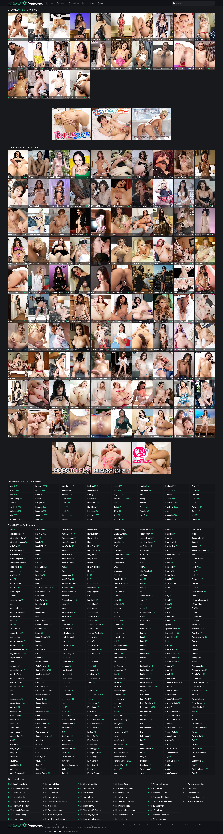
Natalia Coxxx (146, 670)
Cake (38, 654)
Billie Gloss (40, 596)
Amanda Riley (16, 600)
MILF (117, 503)
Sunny (195, 542)
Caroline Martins (42, 674)
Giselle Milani (67, 744)
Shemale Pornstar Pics (57, 801)
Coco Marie (40, 769)
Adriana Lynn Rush (18, 538)
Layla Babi (119, 604)
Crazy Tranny (18, 819)
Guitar (65, 769)
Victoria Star (197, 678)
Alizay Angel (16, 592)
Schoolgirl (170, 490)
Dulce (65, 621)
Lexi (116, 641)
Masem (118, 769)
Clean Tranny (88, 806)
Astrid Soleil (15, 720)
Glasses (91, 499)
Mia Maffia (145, 554)
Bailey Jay (41, 530)
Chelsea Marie (42, 711)
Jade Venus (93, 608)
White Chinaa (198, 703)
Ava (12, 740)
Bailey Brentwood (17, 773)
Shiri (168, 744)
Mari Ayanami (120, 748)
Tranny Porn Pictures (21, 806)
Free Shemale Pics (21, 784)
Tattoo (196, 486)
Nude (117, 507)
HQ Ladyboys (158, 810)
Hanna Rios (92, 530)
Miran (143, 600)
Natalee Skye (146, 666)
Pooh (168, 604)
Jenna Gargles (94, 645)
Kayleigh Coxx (94, 753)
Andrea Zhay (16, 637)
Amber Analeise (17, 612)
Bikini (39, 494)
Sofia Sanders (171, 773)
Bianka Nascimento (44, 587)
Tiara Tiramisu (199, 592)
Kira (116, 567)
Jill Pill (91, 682)
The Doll (196, 583)
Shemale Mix (123, 793)
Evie (64, 703)
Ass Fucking (16, 499)
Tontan (195, 612)
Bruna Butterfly (42, 637)
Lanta (117, 600)
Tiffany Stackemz (200, 600)
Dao (64, 567)
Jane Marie (93, 612)
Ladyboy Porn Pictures (127, 810)
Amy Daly (15, 629)
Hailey (65, 773)
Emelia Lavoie (68, 637)
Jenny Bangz (94, 662)
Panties (144, 486)
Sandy (169, 674)
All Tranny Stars (159, 819)
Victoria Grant (198, 674)
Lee (116, 612)
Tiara (195, 587)
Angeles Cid (16, 645)
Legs (117, 490)
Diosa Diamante (69, 592)
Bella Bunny (40, 571)
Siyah (168, 757)
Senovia (169, 724)
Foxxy (66, 711)
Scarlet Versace (172, 715)
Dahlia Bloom (68, 534)
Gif (63, 732)
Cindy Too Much (42, 748)
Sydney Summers (200, 559)
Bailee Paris (16, 769)
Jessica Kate (93, 674)
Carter (38, 678)
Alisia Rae (15, 587)
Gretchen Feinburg (70, 765)
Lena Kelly (119, 629)
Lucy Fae (118, 703)
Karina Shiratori (94, 724)
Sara (168, 687)
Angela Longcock (17, 641)
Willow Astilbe (198, 707)
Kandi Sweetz (94, 715)
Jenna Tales (93, 654)
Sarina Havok (171, 695)
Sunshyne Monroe (200, 550)
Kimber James (121, 554)
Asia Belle (15, 707)
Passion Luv (171, 546)
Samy (168, 670)
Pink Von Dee (171, 583)
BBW (13, 515)
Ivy (89, 596)
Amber (14, 604)
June (90, 699)
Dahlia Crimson (69, 538)
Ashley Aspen (16, 699)
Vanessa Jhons (198, 641)
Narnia (143, 658)
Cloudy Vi (40, 761)
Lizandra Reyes (121, 691)
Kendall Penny (121, 530)
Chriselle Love (41, 728)
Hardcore (93, 503)
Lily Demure (120, 666)
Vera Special (197, 666)
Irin (89, 579)
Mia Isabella (146, 550)
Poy (168, 612)
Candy (39, 658)
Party (143, 494)
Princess (170, 621)
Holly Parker (93, 554)
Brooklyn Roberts (43, 625)
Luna (117, 711)
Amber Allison (16, 608)
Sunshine (196, 546)
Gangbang (92, 490)
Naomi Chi (145, 654)
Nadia (143, 625)
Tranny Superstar (55, 810)
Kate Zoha (92, 740)
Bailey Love (40, 534)
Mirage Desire (146, 596)
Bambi (39, 542)
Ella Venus (67, 629)
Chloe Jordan (42, 724)
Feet (65, 507)
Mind (143, 583)
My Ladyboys (158, 788)
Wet (194, 515)
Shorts (169, 494)
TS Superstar (158, 806)
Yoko (195, 744)
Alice (13, 579)
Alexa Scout (16, 567)
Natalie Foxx (146, 674)
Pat (168, 550)
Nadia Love (145, 629)
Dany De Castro (69, 563)
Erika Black (67, 658)
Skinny (170, 499)
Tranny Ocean (54, 797)
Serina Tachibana (173, 728)
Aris (12, 695)
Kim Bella (118, 550)
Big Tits (40, 490)
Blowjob (40, 503)
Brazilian (40, 507)
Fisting (65, 519)
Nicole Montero (147, 707)
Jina (89, 687)
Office (117, 511)
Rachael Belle (172, 633)
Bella (38, 563)
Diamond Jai (67, 587)
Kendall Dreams (95, 773)
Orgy (117, 515)
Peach (169, 563)
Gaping (92, 494)
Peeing (144, 499)
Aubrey (14, 724)
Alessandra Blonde (18, 563)
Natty (143, 691)
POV (143, 519)
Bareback (15, 507)
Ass (13, 494)
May (117, 773)
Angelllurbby (16, 658)
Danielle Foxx (68, 554)
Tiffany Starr (199, 604)
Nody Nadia (145, 736)
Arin (12, 691)
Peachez (170, 567)
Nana (142, 637)
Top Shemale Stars (21, 801)
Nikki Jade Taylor (148, 711)
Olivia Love (145, 765)
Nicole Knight (145, 699)
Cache (39, 645)
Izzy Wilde (92, 600)
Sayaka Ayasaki (172, 711)
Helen (91, 542)
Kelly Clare (93, 761)
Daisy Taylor (68, 546)
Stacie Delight (198, 538)
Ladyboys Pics (193, 793)
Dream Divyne (68, 612)
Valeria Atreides (199, 637)
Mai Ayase (119, 724)
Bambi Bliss (40, 546)
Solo (169, 511)
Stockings (171, 519)
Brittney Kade (42, 621)
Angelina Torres (18, 654)
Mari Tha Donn (121, 753)
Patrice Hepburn (173, 554)
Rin (167, 641)
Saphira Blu (171, 678)
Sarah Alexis (171, 691)
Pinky (168, 587)
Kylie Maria (119, 592)
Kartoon (91, 732)
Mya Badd (145, 621)
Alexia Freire (15, 571)
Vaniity (196, 645)
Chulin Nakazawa (43, 736)
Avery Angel (16, 748)
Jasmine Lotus (94, 629)
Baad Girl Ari (16, 765)
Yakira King (197, 724)
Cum (39, 519)
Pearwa (169, 571)
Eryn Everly (67, 674)
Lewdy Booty (120, 637)
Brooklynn (40, 629)
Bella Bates (41, 567)
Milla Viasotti (146, 571)
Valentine (197, 633)
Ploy (168, 596)
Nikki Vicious (146, 720)
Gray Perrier (68, 761)
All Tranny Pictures (160, 784)
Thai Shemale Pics (195, 801)
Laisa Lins (119, 596)
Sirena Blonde (171, 753)
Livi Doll (118, 682)
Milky (142, 567)
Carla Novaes (42, 666)
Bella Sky (40, 575)
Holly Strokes (94, 559)
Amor (13, 621)
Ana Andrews (16, 633)
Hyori (90, 571)
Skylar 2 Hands (172, 761)
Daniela (65, 550)
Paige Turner (146, 769)
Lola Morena (120, 695)
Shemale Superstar (196, 797)
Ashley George (17, 703)
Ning (142, 732)
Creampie (41, 515)
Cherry (39, 715)
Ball (38, 538)
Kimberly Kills (120, 563)
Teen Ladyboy (54, 788)
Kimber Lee (120, 559)
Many (117, 736)
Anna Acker (15, 666)
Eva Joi (66, 682)
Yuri (194, 757)
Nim (142, 724)
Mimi (143, 579)
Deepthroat (67, 490)
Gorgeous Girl (68, 748)
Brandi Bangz (42, 612)
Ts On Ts (197, 503)
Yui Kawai (197, 748)
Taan (194, 563)
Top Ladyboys (88, 797)
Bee (38, 554)
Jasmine (92, 621)
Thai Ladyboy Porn (90, 815)
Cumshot (68, 486)
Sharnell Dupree (172, 736)
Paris (168, 538)
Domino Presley (69, 600)
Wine (195, 711)
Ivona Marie (93, 587)
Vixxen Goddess (199, 691)
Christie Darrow (42, 732)
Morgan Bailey (147, 612)
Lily (116, 662)
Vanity (195, 649)
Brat (37, 616)
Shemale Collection (126, 801)
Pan (167, 530)
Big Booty (16, 519)
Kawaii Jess (92, 744)
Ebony (66, 499)
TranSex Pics (88, 788)
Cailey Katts (41, 649)
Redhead (170, 486)
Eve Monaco (68, 699)
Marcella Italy (120, 744)
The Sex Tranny (19, 815)
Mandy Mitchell (121, 732)
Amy (13, 625)
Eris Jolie (66, 666)
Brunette (40, 511)
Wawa (195, 695)
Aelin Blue (15, 546)
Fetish (65, 511)
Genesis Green (68, 724)
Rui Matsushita (172, 654)
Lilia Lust (118, 654)
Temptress (197, 579)
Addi (13, 530)
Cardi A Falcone (43, 662)
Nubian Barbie (146, 748)
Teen (195, 490)
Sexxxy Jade (171, 732)
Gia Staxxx (67, 728)
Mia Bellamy (146, 546)
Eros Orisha (67, 670)
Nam (143, 633)
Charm (38, 707)
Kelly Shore (93, 765)
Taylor (195, 575)
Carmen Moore (43, 670)
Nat (142, 662)
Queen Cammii (172, 629)
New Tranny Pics (55, 815)
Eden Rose (67, 625)
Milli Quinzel (145, 575)
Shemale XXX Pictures (92, 810)
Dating (100, 3)
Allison (13, 596)
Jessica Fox (93, 670)
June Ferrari (93, 703)
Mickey (144, 559)
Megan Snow (146, 534)
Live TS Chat (193, 788)
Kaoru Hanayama (95, 720)
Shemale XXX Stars (161, 797)
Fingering (67, 515)
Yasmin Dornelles (200, 728)
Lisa (116, 674)
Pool (143, 507)
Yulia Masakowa (199, 753)
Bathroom (15, 511)
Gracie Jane (68, 757)
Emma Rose (68, 645)
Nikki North (145, 715)
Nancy (143, 641)
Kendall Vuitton (120, 534)
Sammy (169, 666)
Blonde (40, 499)
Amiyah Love (16, 616)
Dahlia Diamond (69, 542)
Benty (38, 579)
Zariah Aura (198, 761)
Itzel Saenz (93, 583)
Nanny (143, 645)
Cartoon (40, 682)
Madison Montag (121, 720)
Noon (143, 744)
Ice (89, 575)
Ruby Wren (171, 649)
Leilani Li (118, 625)
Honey (91, 563)
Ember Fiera (68, 633)
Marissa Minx (120, 765)
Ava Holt (14, 744)
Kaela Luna (93, 707)
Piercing (145, 503)
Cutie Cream (67, 530)
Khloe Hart (119, 538)
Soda (168, 765)
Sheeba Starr (172, 740)
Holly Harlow (93, 550)
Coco (38, 765)
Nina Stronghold (147, 728)
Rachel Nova (171, 637)
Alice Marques (16, 583)
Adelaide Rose (17, 534)
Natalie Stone (146, 682)
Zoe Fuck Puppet (200, 769)
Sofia (168, 769)
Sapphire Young (173, 682)
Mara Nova (119, 740)
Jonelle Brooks (95, 695)
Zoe (194, 765)
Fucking (92, 486)
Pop (168, 608)
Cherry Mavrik (42, 720)
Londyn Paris (119, 699)
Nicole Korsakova (147, 703)
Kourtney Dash (121, 583)
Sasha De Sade (172, 703)
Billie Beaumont (42, 592)
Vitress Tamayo (200, 682)
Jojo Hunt (92, 691)
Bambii (39, 550)
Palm (143, 773)
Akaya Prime (16, 554)
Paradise (170, 534)
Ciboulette (40, 740)
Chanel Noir (41, 699)
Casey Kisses (42, 687)
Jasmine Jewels (95, 625)
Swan (195, 554)
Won (194, 715)
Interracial (93, 511)
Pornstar (145, 511)
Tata (195, 571)
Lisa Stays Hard (121, 678)
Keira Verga (93, 757)
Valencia (196, 625)
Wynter (195, 720)
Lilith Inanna (120, 658)
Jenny (91, 658)
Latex (90, 519)
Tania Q (196, 567)
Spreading (171, 515)
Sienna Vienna (172, 748)
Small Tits (171, 507)
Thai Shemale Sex (90, 801)
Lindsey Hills (120, 670)
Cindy (38, 744)
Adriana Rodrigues (18, 542)
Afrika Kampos (17, 550)
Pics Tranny (88, 793)
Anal (13, 486)
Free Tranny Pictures (91, 819)
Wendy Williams (199, 699)
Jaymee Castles (95, 633)
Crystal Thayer (42, 773)
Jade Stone (93, 604)
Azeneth (14, 757)
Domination (67, 494)
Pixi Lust (169, 592)
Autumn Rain (16, 736)
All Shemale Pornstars (62, 831)
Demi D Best (68, 579)
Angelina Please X (18, 649)
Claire (39, 753)
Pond (168, 600)
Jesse (91, 666)
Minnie (143, 587)
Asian (14, 490)
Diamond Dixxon (69, 583)
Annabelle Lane (17, 670)
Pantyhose (145, 490)
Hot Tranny (122, 797)
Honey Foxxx (93, 567)
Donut (65, 604)
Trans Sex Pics (19, 793)
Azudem (14, 761)
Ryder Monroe (172, 658)
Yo (194, 740)
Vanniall (196, 654)
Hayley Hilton (93, 534)
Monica (143, 608)
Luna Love (119, 715)
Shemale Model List (161, 815)
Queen (169, 625)
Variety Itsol (198, 658)
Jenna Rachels (94, 649)
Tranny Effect (53, 784)
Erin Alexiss (67, 662)
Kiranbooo (118, 571)
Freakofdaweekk (70, 720)
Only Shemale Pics (125, 815)
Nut (142, 753)
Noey (142, 740)
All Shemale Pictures (56, 819)
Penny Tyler (171, 575)
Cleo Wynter (41, 757)
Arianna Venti (16, 682)
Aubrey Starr (16, 732)
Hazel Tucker (93, 538)
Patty (168, 559)
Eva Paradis (68, 695)
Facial (66, 503)
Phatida (169, 579)
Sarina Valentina (173, 699)
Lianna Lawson (121, 645)
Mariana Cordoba (122, 761)
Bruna (39, 633)
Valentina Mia (198, 629)
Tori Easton (197, 616)
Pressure (169, 616)
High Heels (92, 507)
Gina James (67, 740)
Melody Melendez (147, 542)
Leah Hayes (119, 608)
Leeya (117, 616)
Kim (116, 546)
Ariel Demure (16, 687)
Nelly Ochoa (146, 695)
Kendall (91, 769)
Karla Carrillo (94, 728)
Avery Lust (15, 753)
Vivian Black (198, 687)
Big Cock (41, 486)
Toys (196, 499)
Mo (142, 604)
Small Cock (171, 503)
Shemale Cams (88, 3)
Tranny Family (19, 797)
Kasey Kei (92, 736)
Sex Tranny (52, 806)
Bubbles (40, 641)
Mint (143, 592)
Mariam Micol (120, 757)
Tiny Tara (197, 608)
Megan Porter (146, 530)
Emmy (65, 649)
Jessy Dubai (93, 678)
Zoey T (196, 773)
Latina (118, 486)
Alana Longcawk (17, 559)
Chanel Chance (42, 695)
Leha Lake (118, 621)
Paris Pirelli (170, 542)
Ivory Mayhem (94, 592)
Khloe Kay (119, 542)
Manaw (118, 728)
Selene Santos (172, 720)
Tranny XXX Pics (124, 784)
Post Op (144, 515)
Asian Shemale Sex (196, 784)
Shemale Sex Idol (90, 784)
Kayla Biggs (93, 748)
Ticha (195, 596)
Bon (38, 608)
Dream (66, 608)
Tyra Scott (197, 621)
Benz (38, 583)
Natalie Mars (146, 678)
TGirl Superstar (124, 806)
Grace (65, 753)
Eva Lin (66, 687)
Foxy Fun (66, 715)
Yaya (194, 732)
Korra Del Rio (120, 579)
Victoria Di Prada (199, 670)
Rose (168, 645)
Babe (13, 503)
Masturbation (121, 499)
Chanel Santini (42, 703)
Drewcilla (66, 616)
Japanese (93, 515)
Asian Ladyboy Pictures (162, 801)
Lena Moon (119, 633)
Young (196, 519)
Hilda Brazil (93, 546)
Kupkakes (119, 587)
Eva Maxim (67, 691)
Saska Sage (171, 707)
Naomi (143, 649)
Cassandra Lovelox (43, 691)
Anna (13, 662)
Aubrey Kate (16, 728)
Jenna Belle (93, 637)
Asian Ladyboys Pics (126, 788)
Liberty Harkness (122, 649)
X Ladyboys (122, 819)
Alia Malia (15, 575)
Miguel (143, 563)
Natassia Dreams (148, 687)
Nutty (143, 757)
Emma (65, 641)
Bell (38, 559)
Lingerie (119, 494)
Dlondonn (67, 596)
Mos (142, 616)
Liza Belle (118, 687)
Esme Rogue (67, 678)
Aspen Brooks (16, 711)
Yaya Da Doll (197, 736)
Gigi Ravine (67, 736)
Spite (195, 534)
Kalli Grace (92, 711)
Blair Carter (41, 600)
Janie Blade (93, 616)
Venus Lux (197, 662)
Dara (64, 571)
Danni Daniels (68, 559)
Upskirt (196, 511)
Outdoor (119, 519)
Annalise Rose (16, 674)
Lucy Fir (117, 707)
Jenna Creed (93, 641)
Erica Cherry (68, 654)
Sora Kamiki (197, 530)
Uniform (197, 507)
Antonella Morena (18, 678)
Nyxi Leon (145, 761)
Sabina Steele (172, 662)
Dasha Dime (67, 575)
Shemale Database (21, 788)
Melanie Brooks (147, 538)
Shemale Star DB (160, 793)
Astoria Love (15, 715)
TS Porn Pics (53, 793)
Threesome (198, 494)
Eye (64, 707)
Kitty (117, 575)
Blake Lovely (41, 604)
